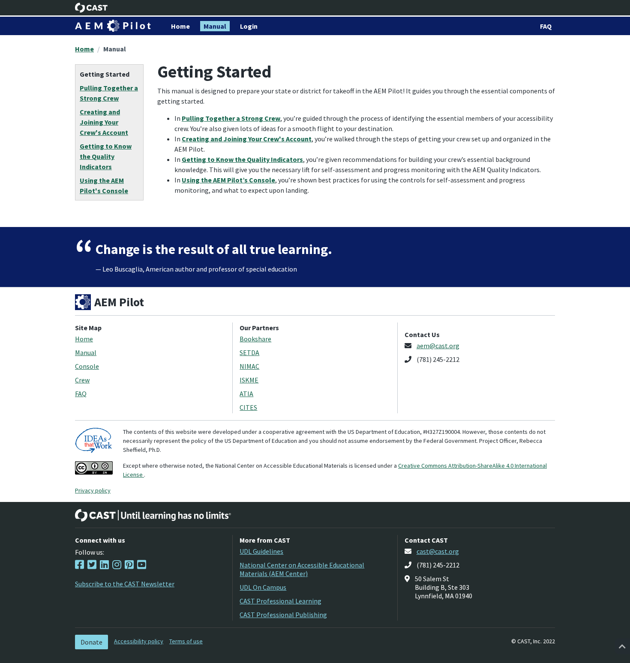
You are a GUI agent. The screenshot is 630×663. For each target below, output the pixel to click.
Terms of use (186, 641)
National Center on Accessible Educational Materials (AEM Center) (302, 569)
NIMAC (249, 366)
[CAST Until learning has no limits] (153, 515)
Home (84, 49)
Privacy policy (93, 490)
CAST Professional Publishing (283, 614)
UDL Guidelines (261, 551)
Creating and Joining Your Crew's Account (247, 138)
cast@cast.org (438, 551)
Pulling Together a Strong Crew (231, 118)
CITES (248, 407)
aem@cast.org (438, 345)
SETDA (249, 352)
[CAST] (91, 8)
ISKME (249, 380)
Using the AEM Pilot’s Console (228, 180)
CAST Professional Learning (280, 601)
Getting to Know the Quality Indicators (242, 159)
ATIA (246, 393)
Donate (91, 642)
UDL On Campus (263, 587)
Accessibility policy (138, 641)
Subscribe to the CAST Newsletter (124, 583)
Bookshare (255, 338)
